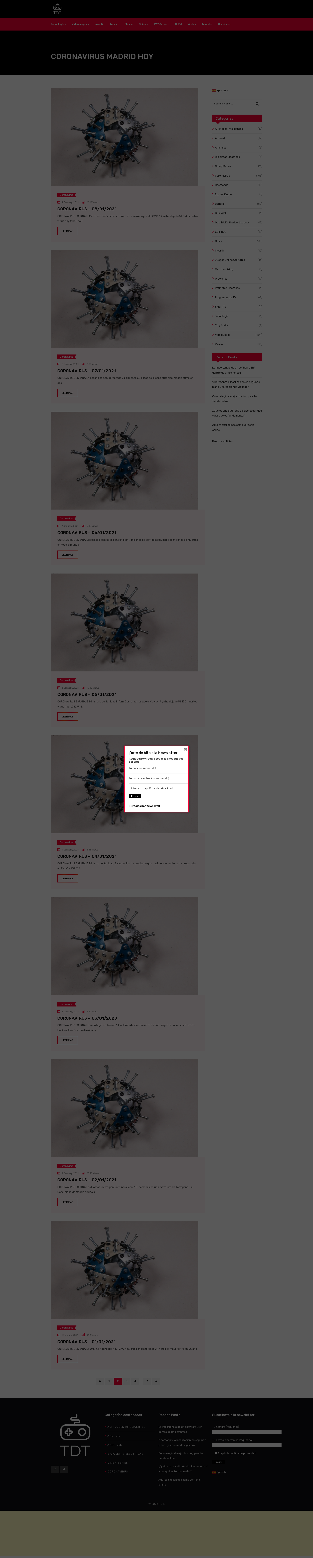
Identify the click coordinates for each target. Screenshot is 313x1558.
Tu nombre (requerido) (142, 768)
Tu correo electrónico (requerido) (149, 778)
